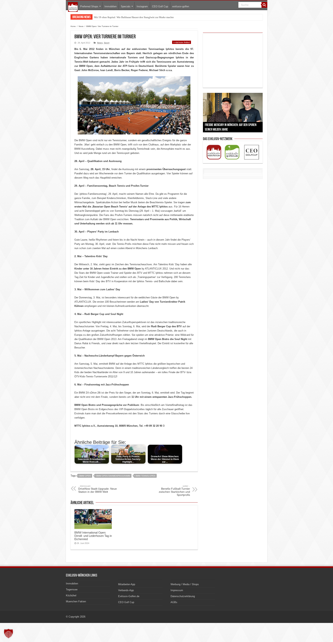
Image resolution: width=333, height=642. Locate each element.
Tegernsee (71, 589)
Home (73, 26)
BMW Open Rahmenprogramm (113, 476)
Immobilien (110, 6)
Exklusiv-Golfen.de (128, 596)
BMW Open (85, 476)
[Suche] (264, 5)
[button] (8, 633)
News (81, 26)
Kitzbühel (71, 595)
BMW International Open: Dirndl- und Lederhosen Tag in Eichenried (93, 536)
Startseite (73, 7)
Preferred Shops (89, 6)
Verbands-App (126, 590)
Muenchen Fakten (76, 601)
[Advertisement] (233, 61)
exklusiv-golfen (180, 6)
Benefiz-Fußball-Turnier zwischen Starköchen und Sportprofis (174, 490)
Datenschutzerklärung (183, 596)
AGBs (174, 602)
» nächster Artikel (181, 42)
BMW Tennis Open (145, 476)
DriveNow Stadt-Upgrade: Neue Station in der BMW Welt (97, 489)
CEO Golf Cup (160, 6)
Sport (106, 43)
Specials (125, 6)
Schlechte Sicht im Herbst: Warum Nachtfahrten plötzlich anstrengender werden (135, 17)
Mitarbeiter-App (126, 584)
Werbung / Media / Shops (185, 584)
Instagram (142, 6)
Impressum (177, 590)
